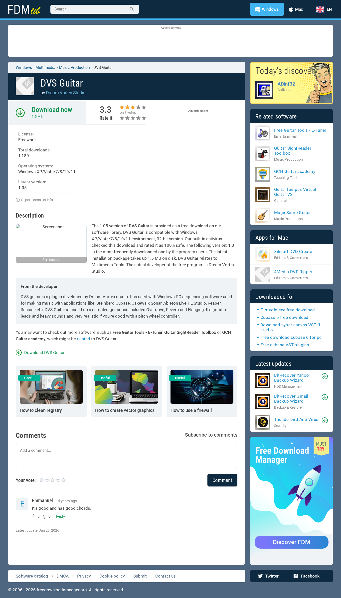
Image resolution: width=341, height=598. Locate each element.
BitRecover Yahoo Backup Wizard (291, 378)
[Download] (325, 376)
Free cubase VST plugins (284, 344)
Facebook (310, 576)
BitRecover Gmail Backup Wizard (291, 399)
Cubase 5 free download (284, 317)
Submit (140, 576)
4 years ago (67, 501)
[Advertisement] (170, 41)
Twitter (272, 576)
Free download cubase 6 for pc (291, 337)
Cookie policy (112, 576)
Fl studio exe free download (287, 309)
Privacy (84, 576)
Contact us (165, 576)
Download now (52, 110)
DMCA (63, 576)
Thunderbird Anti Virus (296, 419)
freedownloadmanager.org (62, 589)
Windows (24, 67)
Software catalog (32, 576)
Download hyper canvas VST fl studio (290, 327)
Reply (60, 516)
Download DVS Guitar (44, 352)
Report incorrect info (37, 200)
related (83, 338)
